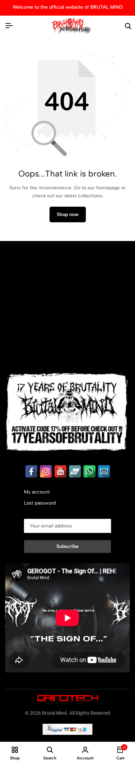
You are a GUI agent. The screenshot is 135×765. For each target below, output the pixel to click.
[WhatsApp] (89, 471)
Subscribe (67, 546)
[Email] (104, 471)
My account (37, 492)
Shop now (68, 214)
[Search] (128, 26)
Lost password (40, 503)
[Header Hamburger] (9, 26)
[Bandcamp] (75, 471)
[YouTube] (60, 471)
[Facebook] (31, 471)
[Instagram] (45, 471)
